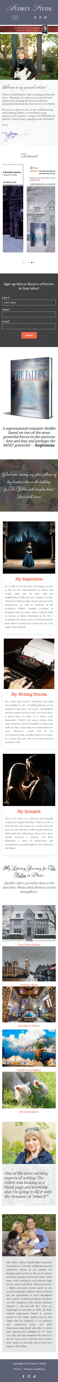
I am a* (6, 297)
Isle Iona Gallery (29, 1111)
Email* (6, 321)
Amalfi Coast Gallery (29, 1070)
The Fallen (17, 489)
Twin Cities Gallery (29, 944)
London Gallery (29, 984)
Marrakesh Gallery (29, 1025)
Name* (6, 309)
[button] (29, 208)
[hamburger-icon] (15, 17)
